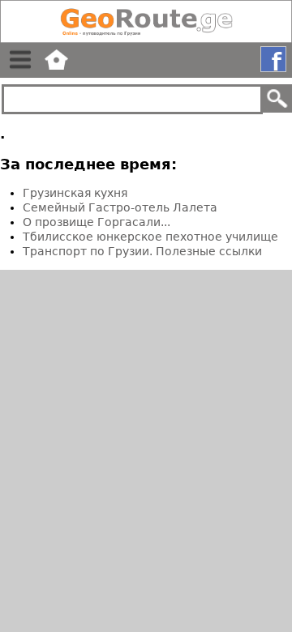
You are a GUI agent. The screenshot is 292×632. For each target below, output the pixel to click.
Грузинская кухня (75, 192)
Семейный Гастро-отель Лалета (120, 207)
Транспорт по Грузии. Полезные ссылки (142, 251)
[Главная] (146, 21)
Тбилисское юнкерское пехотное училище (150, 236)
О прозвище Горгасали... (96, 222)
